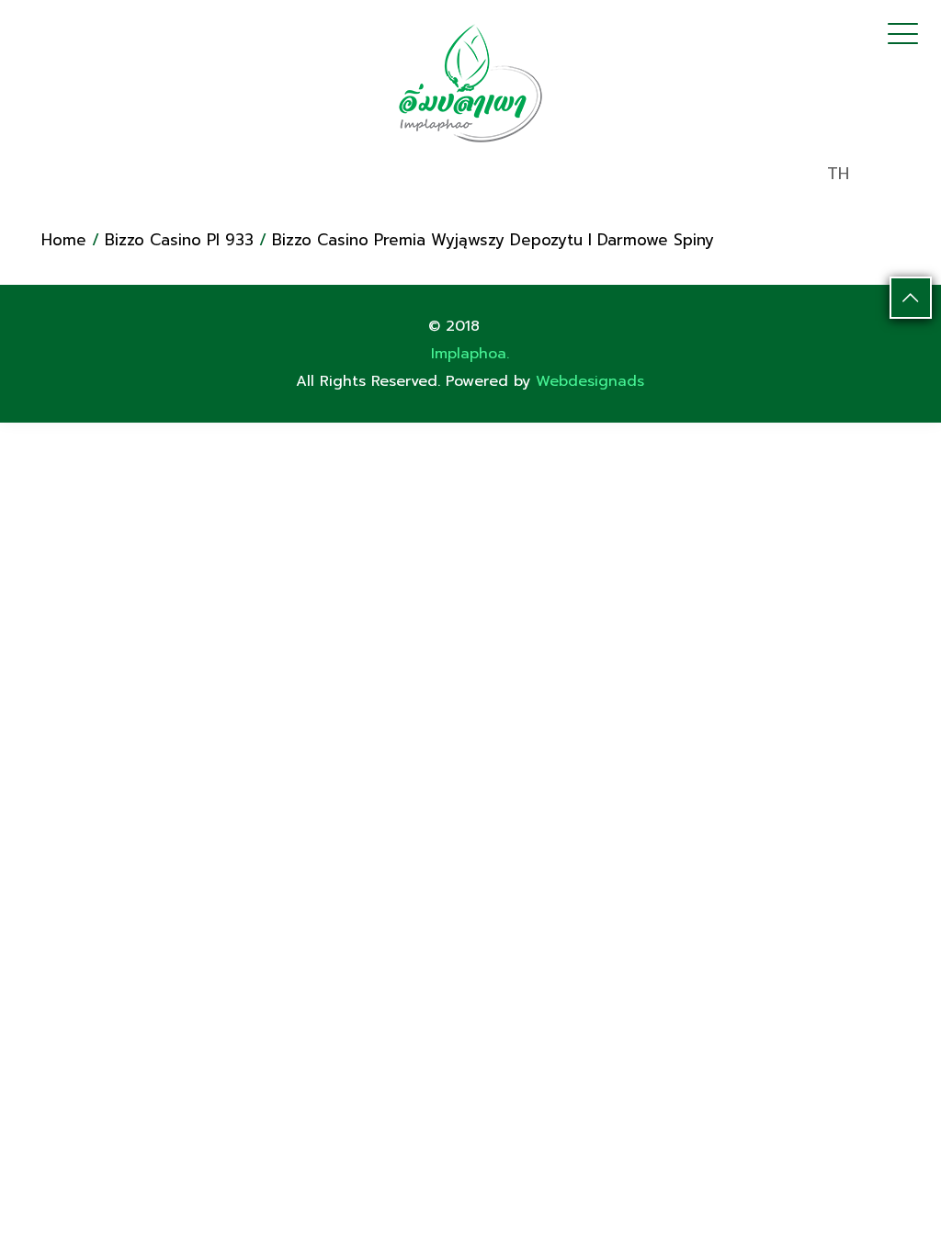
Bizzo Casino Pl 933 (179, 240)
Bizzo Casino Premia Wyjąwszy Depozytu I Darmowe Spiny (493, 240)
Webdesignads (590, 381)
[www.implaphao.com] (470, 82)
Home (63, 240)
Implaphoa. (470, 354)
